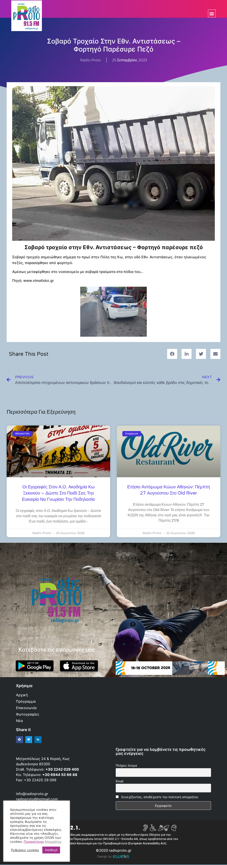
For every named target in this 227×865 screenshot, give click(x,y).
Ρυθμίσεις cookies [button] (25, 850)
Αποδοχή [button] (51, 850)
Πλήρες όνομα (126, 765)
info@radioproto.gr (32, 793)
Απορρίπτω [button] (53, 842)
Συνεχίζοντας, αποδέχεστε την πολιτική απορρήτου (159, 797)
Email (119, 781)
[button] (212, 13)
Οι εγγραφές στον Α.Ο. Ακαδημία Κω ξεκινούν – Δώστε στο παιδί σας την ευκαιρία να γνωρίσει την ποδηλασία (58, 493)
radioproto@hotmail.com (37, 799)
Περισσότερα (34, 842)
